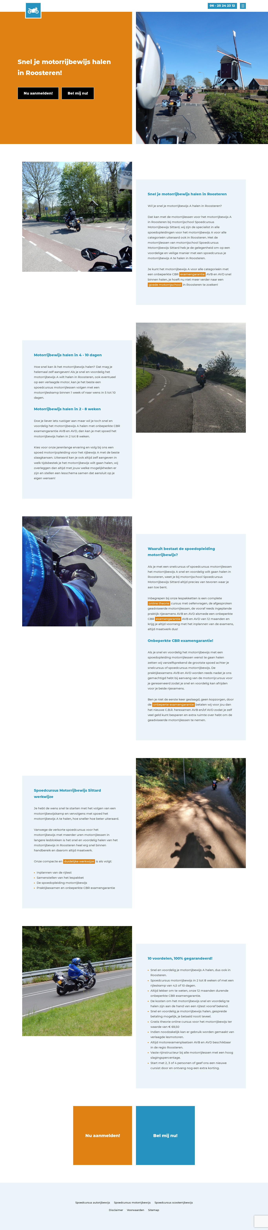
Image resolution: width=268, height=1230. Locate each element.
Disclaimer (116, 1210)
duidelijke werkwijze (79, 861)
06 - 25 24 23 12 (222, 5)
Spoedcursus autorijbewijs (92, 1202)
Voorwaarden (135, 1210)
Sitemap (153, 1210)
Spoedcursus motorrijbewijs (132, 1202)
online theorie (159, 603)
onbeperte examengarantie (173, 704)
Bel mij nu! (165, 1135)
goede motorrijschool (165, 284)
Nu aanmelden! (102, 1135)
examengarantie (192, 274)
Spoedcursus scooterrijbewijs (174, 1202)
